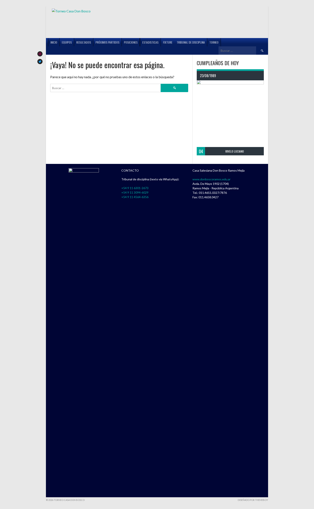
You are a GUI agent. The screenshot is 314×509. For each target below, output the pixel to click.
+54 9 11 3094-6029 (134, 192)
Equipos (67, 42)
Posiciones (131, 42)
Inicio (53, 42)
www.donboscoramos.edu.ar (211, 179)
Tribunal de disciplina (191, 42)
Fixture (167, 42)
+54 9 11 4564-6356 (134, 197)
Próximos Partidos (107, 42)
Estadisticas (150, 42)
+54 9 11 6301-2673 (134, 188)
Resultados (83, 42)
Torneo (214, 42)
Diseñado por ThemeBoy (253, 500)
